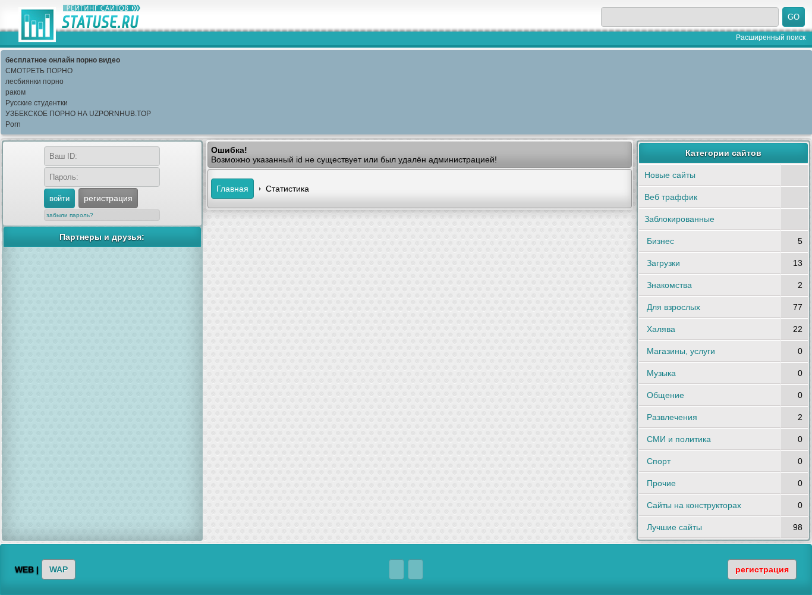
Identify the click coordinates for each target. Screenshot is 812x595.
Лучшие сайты (674, 527)
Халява (661, 329)
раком (15, 92)
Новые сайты (669, 175)
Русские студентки (36, 103)
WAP (58, 569)
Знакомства (669, 285)
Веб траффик (670, 197)
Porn (13, 124)
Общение (665, 395)
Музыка (661, 373)
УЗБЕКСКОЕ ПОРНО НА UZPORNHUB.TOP (78, 113)
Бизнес (660, 241)
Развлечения (672, 417)
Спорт (659, 461)
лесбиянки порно (34, 81)
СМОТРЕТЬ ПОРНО (39, 71)
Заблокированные (679, 219)
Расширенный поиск (770, 37)
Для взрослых (673, 307)
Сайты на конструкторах (694, 505)
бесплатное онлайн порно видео (62, 60)
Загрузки (663, 263)
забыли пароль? (69, 215)
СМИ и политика (679, 439)
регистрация (108, 198)
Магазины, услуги (681, 351)
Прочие (661, 483)
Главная (232, 188)
